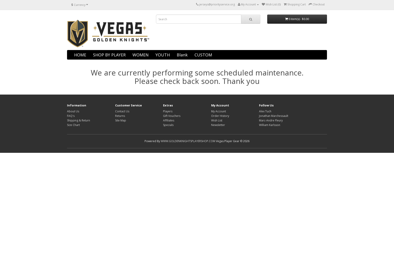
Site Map (120, 120)
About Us (73, 111)
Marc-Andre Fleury (271, 120)
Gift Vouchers (171, 116)
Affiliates (168, 120)
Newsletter (218, 125)
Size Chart (73, 125)
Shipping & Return (78, 120)
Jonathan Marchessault (273, 116)
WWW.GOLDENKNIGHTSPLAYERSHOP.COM (188, 141)
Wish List (216, 120)
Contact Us (122, 111)
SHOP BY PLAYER (109, 55)
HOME (80, 55)
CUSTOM (203, 55)
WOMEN (140, 55)
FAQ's (71, 116)
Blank (182, 55)
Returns (120, 116)
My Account (218, 111)
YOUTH (163, 55)
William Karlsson (269, 125)
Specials (168, 125)
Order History (220, 116)
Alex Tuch (265, 111)
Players (167, 111)
